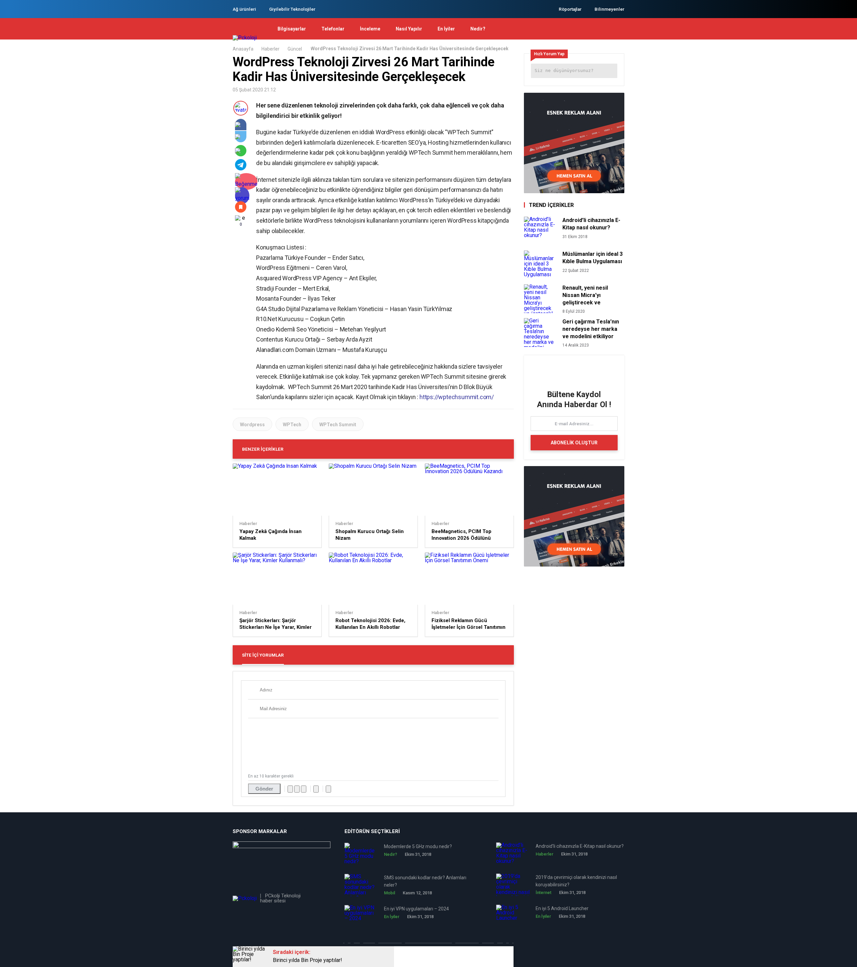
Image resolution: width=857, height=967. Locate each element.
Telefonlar (332, 28)
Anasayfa (243, 49)
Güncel (295, 49)
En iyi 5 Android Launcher (562, 908)
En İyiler (446, 28)
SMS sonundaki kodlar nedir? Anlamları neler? (425, 881)
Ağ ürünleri (244, 9)
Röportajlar (570, 9)
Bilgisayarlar (292, 28)
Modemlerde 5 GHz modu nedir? (418, 846)
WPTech (292, 424)
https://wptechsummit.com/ (456, 396)
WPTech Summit (337, 424)
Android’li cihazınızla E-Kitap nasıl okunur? (591, 224)
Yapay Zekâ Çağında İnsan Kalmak (270, 534)
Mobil (389, 893)
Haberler (270, 49)
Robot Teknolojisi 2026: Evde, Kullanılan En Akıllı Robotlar (370, 623)
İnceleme (370, 28)
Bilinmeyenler (609, 9)
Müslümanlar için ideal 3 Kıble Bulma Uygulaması (592, 258)
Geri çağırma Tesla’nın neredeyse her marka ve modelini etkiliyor (590, 329)
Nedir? (477, 28)
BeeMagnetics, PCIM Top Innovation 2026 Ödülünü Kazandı (461, 534)
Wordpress (252, 424)
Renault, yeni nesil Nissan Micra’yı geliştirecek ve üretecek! (585, 295)
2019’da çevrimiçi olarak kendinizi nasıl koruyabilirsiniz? (576, 881)
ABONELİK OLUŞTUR (574, 442)
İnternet (543, 892)
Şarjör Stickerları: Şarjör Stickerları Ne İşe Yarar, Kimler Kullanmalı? (275, 623)
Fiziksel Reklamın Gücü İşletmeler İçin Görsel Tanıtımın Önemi (468, 623)
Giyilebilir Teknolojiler (292, 9)
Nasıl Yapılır (409, 28)
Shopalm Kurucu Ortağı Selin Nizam (369, 534)
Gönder (264, 789)
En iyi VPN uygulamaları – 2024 (416, 908)
